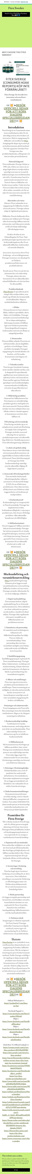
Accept (16, 1170)
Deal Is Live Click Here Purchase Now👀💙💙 (16, 14)
